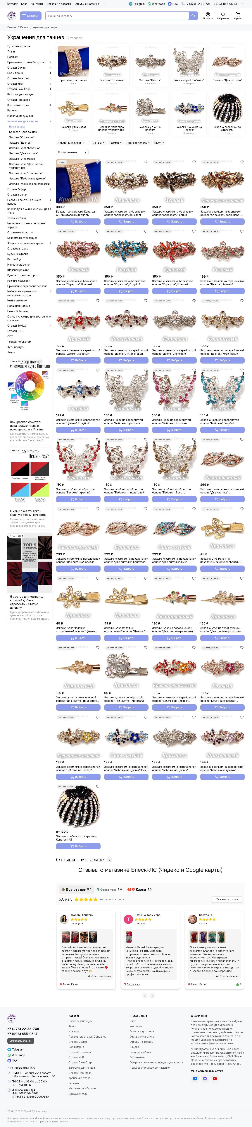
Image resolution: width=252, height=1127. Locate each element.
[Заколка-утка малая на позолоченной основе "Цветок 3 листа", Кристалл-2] (126, 598)
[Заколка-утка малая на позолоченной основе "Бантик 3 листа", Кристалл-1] (222, 528)
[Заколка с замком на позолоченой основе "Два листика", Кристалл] (126, 528)
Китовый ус (14, 259)
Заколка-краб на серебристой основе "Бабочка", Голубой (219, 421)
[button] (145, 996)
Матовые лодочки (18, 264)
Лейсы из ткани (17, 218)
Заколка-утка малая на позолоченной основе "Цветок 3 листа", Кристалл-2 (125, 629)
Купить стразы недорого (23, 275)
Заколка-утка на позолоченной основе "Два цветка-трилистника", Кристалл (222, 629)
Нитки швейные (17, 300)
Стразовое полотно (20, 232)
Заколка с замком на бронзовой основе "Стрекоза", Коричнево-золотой (220, 213)
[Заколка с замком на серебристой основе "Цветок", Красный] (78, 320)
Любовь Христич (82, 915)
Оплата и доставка (58, 4)
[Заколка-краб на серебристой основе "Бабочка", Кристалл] (126, 389)
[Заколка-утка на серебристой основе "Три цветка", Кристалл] (126, 667)
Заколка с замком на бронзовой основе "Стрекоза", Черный (172, 213)
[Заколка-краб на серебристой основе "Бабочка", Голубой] (222, 389)
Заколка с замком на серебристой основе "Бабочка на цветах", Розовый (222, 699)
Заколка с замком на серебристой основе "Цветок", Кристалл (174, 352)
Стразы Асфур (16, 189)
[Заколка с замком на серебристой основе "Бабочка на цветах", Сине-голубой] (126, 736)
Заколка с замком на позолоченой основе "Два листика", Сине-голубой (174, 560)
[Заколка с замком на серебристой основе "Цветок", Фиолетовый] (126, 320)
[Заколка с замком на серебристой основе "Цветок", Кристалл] (174, 320)
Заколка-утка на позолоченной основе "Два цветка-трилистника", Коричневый (78, 699)
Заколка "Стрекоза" (21, 137)
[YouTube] (215, 1079)
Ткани (11, 51)
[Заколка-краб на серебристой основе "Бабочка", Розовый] (174, 389)
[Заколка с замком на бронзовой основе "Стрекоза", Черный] (174, 181)
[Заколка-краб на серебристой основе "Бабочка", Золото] (174, 459)
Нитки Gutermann (18, 311)
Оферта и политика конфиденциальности (156, 1062)
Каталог (12, 4)
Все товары (17, 126)
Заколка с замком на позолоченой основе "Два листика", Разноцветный (222, 491)
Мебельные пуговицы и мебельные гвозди (21, 293)
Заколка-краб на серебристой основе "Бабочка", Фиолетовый (124, 491)
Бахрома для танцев (20, 94)
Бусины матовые (17, 254)
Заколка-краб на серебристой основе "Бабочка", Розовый (171, 421)
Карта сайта (40, 1111)
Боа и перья (15, 73)
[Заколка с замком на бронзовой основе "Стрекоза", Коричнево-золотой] (222, 181)
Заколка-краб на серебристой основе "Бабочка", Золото (171, 491)
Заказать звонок (20, 1041)
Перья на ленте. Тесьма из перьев (24, 201)
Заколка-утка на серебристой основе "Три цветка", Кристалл (124, 699)
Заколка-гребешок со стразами (29, 184)
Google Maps (133, 984)
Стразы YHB (15, 83)
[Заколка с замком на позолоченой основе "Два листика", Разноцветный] (222, 459)
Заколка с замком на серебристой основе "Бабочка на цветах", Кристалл (174, 768)
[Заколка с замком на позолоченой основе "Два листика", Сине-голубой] (174, 528)
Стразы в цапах (17, 194)
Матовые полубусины (20, 116)
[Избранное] (98, 162)
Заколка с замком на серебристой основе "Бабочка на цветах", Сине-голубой (126, 768)
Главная (11, 27)
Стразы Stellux (16, 325)
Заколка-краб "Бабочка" (24, 148)
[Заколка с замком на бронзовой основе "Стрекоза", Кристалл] (126, 181)
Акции (11, 352)
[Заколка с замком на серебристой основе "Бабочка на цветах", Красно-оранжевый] (174, 667)
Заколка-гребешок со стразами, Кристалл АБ (76, 838)
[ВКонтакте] (195, 1079)
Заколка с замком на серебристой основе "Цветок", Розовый (222, 282)
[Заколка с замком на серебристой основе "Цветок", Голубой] (78, 389)
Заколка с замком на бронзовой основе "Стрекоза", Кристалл (124, 213)
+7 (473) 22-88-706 (198, 4)
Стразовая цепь (17, 248)
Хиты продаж (15, 347)
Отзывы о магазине (87, 4)
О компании (137, 1057)
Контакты (37, 4)
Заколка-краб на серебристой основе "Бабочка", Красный (75, 491)
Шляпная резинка (18, 270)
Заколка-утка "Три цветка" (26, 173)
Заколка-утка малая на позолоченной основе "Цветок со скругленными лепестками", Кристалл (77, 629)
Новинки (12, 57)
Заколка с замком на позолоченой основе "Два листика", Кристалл (126, 560)
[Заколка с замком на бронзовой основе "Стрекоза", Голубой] (126, 250)
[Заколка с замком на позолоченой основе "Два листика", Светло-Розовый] (78, 528)
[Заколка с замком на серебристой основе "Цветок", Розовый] (222, 250)
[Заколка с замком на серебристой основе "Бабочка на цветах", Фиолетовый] (222, 736)
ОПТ (10, 336)
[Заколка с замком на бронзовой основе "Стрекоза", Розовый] (78, 250)
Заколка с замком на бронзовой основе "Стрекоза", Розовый (76, 282)
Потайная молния (18, 306)
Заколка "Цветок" (20, 142)
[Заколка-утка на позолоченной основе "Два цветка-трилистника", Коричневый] (78, 667)
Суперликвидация (18, 46)
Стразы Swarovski (18, 78)
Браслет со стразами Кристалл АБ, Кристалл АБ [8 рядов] (76, 213)
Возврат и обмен (140, 1052)
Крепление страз (18, 105)
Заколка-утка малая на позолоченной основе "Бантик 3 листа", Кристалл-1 (220, 560)
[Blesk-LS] (11, 15)
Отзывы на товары (141, 1041)
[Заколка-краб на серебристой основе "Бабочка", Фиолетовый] (126, 459)
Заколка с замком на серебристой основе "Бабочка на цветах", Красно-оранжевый (174, 699)
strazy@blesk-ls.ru (23, 1068)
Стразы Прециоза (18, 99)
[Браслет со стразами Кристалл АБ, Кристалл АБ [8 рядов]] (78, 181)
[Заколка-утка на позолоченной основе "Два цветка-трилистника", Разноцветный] (174, 598)
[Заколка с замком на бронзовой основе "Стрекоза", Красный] (174, 250)
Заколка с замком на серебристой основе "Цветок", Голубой (78, 421)
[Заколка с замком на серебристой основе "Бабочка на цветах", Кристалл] (174, 736)
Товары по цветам (19, 341)
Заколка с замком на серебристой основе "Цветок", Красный (78, 352)
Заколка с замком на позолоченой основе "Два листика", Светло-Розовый (78, 560)
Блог (24, 4)
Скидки (134, 1047)
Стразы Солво (16, 67)
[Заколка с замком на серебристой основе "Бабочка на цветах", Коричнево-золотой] (78, 736)
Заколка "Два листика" (23, 153)
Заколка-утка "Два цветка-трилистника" (26, 165)
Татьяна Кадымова (147, 915)
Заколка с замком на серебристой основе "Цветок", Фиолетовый (126, 352)
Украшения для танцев (22, 121)
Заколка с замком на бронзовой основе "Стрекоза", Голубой (124, 282)
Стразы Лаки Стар (19, 89)
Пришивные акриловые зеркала (27, 286)
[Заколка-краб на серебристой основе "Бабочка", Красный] (78, 459)
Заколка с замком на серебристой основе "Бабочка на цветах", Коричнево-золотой (78, 768)
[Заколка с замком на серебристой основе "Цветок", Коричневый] (222, 320)
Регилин (12, 110)
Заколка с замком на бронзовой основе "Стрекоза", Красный (172, 282)
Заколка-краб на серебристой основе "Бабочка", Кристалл (123, 421)
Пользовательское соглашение (150, 1067)
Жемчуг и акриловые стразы (25, 243)
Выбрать (80, 221)
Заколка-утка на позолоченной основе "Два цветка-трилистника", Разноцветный (174, 629)
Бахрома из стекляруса (22, 238)
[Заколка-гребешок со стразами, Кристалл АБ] (78, 806)
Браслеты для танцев (23, 132)
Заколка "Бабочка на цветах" (27, 178)
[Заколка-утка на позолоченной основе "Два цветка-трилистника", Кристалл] (222, 598)
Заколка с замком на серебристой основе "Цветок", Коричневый (222, 352)
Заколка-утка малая (22, 158)
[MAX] (205, 1079)
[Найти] (193, 15)
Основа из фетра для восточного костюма (29, 318)
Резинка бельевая (18, 280)
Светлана (205, 915)
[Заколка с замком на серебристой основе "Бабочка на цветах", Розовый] (222, 667)
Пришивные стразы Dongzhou (26, 62)
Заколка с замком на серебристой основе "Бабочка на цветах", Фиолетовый (222, 768)
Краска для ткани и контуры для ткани (28, 210)
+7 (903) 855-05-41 (224, 4)
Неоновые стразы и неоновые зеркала (26, 225)
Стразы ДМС (15, 331)
